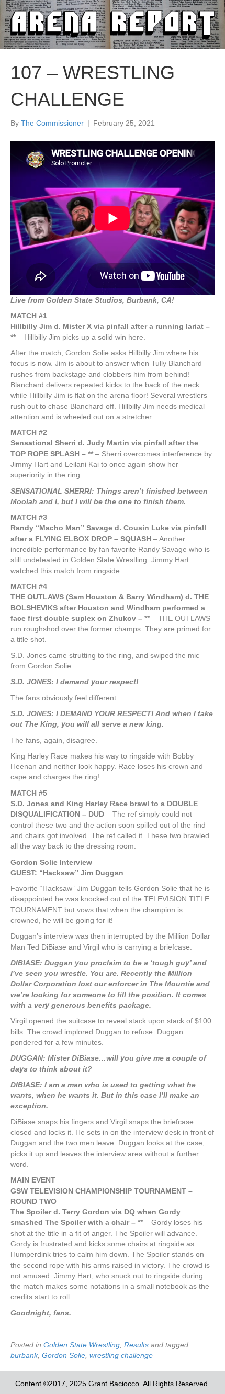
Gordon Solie (63, 1355)
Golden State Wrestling (81, 1345)
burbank (24, 1355)
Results (136, 1345)
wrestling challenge (121, 1355)
